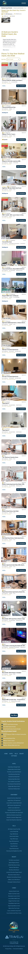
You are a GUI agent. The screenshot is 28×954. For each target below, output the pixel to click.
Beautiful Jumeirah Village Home (14, 817)
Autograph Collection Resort (14, 882)
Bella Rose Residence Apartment (14, 815)
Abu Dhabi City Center (11, 244)
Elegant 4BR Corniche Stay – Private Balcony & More (13, 700)
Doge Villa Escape (14, 839)
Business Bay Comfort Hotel (14, 769)
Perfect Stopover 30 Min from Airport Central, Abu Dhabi (12, 81)
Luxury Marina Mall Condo (14, 898)
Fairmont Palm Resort (14, 867)
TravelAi (16, 943)
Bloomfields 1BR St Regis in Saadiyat (11, 673)
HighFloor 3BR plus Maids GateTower (11, 188)
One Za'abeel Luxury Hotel (14, 781)
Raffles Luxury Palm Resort (14, 879)
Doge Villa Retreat (14, 834)
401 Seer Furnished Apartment (10, 376)
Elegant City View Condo (14, 901)
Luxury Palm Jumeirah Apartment (14, 803)
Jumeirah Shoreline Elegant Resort (14, 872)
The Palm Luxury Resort (14, 860)
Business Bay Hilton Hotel (14, 779)
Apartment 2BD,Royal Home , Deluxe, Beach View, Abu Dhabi (13, 323)
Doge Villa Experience (14, 841)
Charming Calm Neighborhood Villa (14, 851)
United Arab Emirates (18, 8)
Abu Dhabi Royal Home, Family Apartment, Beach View (13, 538)
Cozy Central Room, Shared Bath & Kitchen (13, 269)
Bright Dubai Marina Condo (14, 906)
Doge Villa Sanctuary (14, 848)
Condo (14, 888)
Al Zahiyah (9, 110)
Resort (21, 754)
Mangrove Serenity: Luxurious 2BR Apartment (11, 161)
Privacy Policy (8, 948)
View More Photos (6, 20)
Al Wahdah (9, 83)
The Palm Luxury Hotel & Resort (14, 772)
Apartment (14, 795)
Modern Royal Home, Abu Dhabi (10, 511)
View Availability (21, 86)
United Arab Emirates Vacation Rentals (12, 729)
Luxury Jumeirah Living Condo (14, 910)
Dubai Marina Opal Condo (14, 903)
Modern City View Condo (14, 893)
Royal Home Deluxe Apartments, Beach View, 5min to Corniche (14, 592)
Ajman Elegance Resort (14, 862)
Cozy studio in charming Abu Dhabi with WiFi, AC (13, 646)
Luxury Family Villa (14, 831)
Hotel (11, 754)
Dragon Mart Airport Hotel (14, 786)
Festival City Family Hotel (14, 776)
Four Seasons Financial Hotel (14, 784)
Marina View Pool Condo (14, 908)
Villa (16, 754)
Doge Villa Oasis (14, 846)
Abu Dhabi (4, 83)
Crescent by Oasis (7, 242)
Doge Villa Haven (14, 843)
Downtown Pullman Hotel (14, 789)
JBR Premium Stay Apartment (14, 805)
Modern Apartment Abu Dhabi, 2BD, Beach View (13, 565)
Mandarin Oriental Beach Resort (14, 877)
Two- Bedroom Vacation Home (10, 457)
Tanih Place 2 (5, 403)
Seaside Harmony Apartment (14, 810)
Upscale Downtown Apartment (14, 798)
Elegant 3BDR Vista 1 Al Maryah (10, 296)
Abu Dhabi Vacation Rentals (9, 726)
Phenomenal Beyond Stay (8, 107)
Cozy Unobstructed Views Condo (14, 913)
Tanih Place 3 (5, 430)
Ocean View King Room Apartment (14, 820)
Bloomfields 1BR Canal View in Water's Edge (13, 619)
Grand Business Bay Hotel (14, 774)
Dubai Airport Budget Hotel (14, 767)
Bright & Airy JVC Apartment (14, 800)
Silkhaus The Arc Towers (8, 134)
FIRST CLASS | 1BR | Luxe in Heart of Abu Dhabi (12, 215)
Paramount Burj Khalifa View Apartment (14, 812)
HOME (6, 754)
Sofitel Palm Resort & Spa (14, 865)
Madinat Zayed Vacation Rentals (10, 724)
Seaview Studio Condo (14, 891)
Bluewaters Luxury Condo (14, 896)
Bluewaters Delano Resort (14, 875)
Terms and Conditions (18, 948)
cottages (14, 756)
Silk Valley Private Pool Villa (14, 829)
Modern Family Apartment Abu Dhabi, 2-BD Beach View (13, 484)
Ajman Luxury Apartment (14, 808)
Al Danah (9, 325)
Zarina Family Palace (14, 836)
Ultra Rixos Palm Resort (14, 870)
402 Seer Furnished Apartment (10, 349)
